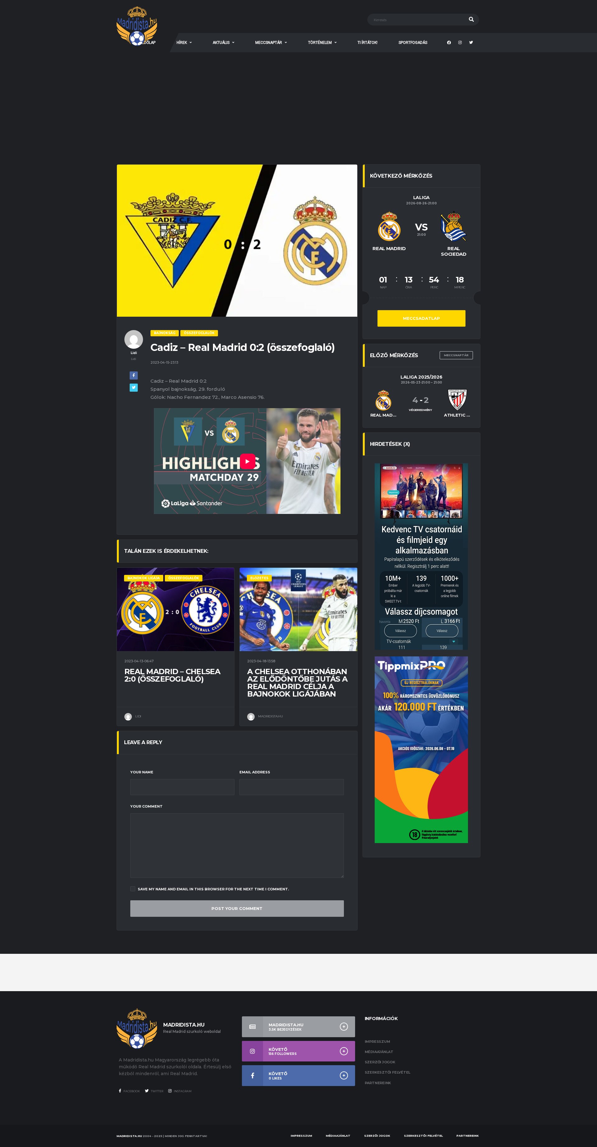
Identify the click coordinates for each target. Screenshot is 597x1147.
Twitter (156, 1091)
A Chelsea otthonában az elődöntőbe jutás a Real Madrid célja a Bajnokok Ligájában (297, 682)
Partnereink (378, 1083)
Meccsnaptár (456, 355)
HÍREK (182, 42)
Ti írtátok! (367, 42)
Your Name (141, 772)
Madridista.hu (129, 1136)
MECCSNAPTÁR (268, 42)
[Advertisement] (298, 98)
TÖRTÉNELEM (320, 42)
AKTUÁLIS (221, 42)
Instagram (182, 1091)
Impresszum (377, 1041)
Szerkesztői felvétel (388, 1072)
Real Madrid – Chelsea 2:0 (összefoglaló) (172, 675)
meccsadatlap (421, 318)
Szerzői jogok (380, 1062)
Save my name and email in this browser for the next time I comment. (213, 889)
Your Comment (146, 806)
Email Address (254, 772)
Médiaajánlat (379, 1052)
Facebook (131, 1091)
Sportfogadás (413, 42)
